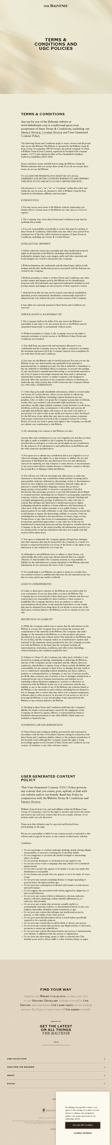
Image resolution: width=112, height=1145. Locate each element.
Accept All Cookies (83, 1125)
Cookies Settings (83, 1133)
